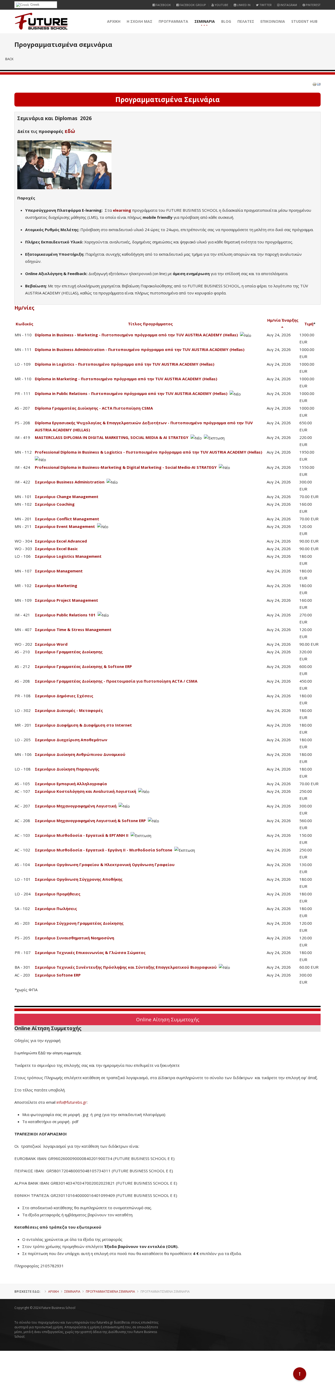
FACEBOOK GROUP (192, 5)
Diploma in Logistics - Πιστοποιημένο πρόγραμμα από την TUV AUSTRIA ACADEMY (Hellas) (124, 364)
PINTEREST (313, 5)
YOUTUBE (221, 5)
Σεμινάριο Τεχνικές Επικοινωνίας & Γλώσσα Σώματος (90, 952)
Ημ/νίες (24, 307)
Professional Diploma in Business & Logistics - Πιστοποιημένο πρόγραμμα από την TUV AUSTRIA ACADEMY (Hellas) (148, 452)
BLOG (226, 21)
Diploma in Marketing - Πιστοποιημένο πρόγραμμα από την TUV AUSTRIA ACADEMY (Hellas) (126, 378)
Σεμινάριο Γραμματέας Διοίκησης (69, 651)
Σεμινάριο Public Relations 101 (65, 614)
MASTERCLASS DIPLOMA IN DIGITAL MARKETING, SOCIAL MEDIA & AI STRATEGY (111, 437)
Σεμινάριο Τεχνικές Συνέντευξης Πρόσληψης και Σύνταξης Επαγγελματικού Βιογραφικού (126, 967)
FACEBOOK (163, 5)
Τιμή (308, 323)
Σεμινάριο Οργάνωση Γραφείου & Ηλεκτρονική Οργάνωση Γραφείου (105, 864)
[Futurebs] (41, 21)
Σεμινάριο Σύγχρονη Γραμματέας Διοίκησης (79, 923)
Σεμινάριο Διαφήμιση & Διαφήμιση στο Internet (83, 725)
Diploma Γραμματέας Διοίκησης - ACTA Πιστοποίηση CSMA (94, 408)
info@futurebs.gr (72, 1102)
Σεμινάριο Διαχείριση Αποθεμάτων (71, 739)
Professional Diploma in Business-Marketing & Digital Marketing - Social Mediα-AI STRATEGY (126, 467)
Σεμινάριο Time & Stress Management (73, 629)
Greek (34, 5)
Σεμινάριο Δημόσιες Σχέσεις (64, 695)
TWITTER (265, 5)
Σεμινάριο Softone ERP (58, 975)
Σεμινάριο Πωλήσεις (56, 908)
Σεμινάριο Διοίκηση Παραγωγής (67, 769)
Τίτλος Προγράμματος (150, 323)
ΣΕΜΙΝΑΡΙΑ (204, 21)
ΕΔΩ (42, 1053)
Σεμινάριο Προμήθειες (57, 893)
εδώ (70, 131)
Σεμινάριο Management (59, 570)
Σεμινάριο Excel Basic (56, 548)
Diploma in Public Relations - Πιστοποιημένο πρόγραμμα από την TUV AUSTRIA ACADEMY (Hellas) (131, 393)
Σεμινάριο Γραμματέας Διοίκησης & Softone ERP (83, 666)
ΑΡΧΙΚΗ (113, 21)
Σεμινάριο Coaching (55, 504)
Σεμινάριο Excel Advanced (61, 541)
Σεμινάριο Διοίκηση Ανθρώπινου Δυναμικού (80, 754)
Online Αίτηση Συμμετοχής (167, 1019)
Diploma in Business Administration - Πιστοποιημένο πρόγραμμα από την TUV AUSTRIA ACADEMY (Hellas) (139, 349)
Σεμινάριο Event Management (65, 526)
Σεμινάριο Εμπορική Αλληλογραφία (71, 783)
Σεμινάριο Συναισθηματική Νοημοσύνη (74, 937)
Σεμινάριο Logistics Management (68, 556)
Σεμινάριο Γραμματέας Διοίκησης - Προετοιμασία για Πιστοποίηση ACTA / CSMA (116, 681)
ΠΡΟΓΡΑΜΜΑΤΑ (173, 21)
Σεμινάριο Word (51, 644)
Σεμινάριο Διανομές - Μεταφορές (69, 710)
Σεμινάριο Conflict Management (67, 518)
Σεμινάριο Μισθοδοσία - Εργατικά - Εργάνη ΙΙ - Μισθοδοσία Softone (103, 849)
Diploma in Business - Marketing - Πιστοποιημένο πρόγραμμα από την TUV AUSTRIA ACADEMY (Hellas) (136, 334)
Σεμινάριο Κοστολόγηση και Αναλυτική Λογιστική (85, 791)
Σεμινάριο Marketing (56, 585)
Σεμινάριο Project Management (66, 600)
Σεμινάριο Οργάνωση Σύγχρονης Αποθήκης (78, 879)
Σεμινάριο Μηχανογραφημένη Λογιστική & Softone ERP (90, 820)
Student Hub (304, 21)
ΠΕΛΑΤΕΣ (245, 21)
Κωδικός (24, 323)
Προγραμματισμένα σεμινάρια (110, 1291)
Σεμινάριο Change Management (66, 496)
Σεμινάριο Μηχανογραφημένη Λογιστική (75, 805)
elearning (122, 210)
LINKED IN (243, 5)
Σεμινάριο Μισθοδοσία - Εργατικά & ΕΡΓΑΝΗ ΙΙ (82, 835)
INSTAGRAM (288, 5)
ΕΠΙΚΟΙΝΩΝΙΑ (272, 21)
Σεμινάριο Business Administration (69, 481)
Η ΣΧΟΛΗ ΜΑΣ (139, 21)
